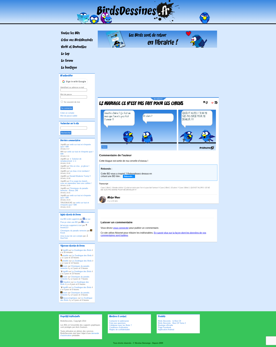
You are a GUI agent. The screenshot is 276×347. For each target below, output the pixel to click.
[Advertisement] (157, 71)
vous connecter (121, 228)
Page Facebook (164, 327)
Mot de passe (66, 94)
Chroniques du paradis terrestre (73, 231)
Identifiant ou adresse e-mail (72, 87)
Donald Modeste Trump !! (80, 176)
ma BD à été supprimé (69, 219)
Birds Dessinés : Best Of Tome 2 (172, 323)
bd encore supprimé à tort (71, 225)
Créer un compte (67, 113)
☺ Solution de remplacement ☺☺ (70, 160)
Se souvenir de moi (71, 102)
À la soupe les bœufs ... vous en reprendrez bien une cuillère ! (76, 182)
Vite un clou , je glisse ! (79, 166)
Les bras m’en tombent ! (80, 171)
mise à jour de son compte (71, 236)
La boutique (69, 68)
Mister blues (114, 197)
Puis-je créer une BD (69, 222)
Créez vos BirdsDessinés (77, 40)
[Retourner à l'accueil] (138, 22)
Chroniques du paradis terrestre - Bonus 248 (74, 189)
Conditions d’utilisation (118, 327)
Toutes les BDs (70, 33)
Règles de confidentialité (119, 329)
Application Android (166, 329)
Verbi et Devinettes (73, 47)
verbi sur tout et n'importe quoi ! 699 (74, 204)
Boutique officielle (165, 325)
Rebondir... (129, 176)
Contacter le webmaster (119, 321)
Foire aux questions (117, 323)
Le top (65, 54)
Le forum (67, 61)
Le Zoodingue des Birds (81, 250)
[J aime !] (212, 103)
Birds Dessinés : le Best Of (169, 321)
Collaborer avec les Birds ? (120, 325)
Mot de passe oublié (68, 116)
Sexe (104, 147)
